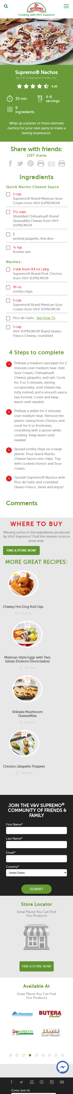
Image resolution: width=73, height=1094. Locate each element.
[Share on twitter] (20, 164)
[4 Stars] (39, 86)
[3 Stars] (32, 86)
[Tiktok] (52, 1082)
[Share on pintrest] (31, 164)
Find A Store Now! (21, 550)
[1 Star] (19, 86)
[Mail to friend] (51, 164)
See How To (45, 318)
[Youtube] (62, 1082)
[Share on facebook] (10, 164)
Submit (36, 889)
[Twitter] (21, 1082)
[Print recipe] (41, 164)
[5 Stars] (46, 86)
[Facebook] (11, 1082)
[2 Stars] (26, 86)
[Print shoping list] (62, 164)
